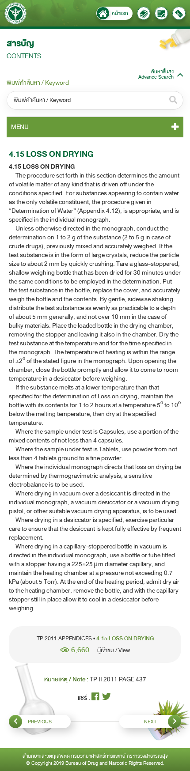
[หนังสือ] (161, 13)
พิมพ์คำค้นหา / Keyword (38, 83)
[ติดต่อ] (179, 13)
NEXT (150, 722)
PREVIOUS (40, 722)
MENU (20, 127)
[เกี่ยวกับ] (143, 13)
